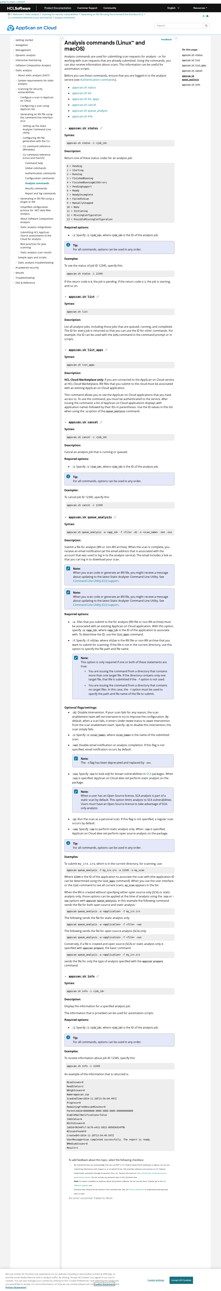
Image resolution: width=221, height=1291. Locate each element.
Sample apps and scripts (32, 257)
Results (20, 272)
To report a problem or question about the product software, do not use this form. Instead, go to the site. (120, 1183)
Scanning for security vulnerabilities (60, 14)
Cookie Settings (155, 1280)
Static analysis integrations (35, 227)
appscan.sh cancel (84, 105)
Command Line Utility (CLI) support (95, 581)
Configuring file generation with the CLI (36, 139)
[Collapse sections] (204, 16)
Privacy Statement (136, 1189)
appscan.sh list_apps (85, 99)
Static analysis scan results (35, 252)
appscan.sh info (82, 116)
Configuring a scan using (34, 107)
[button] (14, 40)
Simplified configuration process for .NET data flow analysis (35, 210)
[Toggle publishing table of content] (63, 38)
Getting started (24, 40)
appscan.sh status (84, 87)
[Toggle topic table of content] (176, 38)
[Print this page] (207, 16)
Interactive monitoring (28, 60)
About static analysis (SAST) (34, 75)
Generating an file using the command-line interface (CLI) (112, 14)
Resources (199, 7)
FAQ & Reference (25, 282)
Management (23, 50)
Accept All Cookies (181, 1280)
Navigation (22, 45)
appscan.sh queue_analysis (90, 111)
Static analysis (32, 14)
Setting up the (37, 129)
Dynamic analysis (26, 55)
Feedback (166, 39)
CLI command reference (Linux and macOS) (30, 17)
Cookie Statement (104, 1284)
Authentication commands (97, 80)
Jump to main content (12, 1)
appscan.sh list (82, 93)
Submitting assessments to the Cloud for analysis (35, 236)
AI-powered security (27, 267)
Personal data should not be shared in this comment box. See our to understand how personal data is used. (121, 1191)
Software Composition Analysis (33, 65)
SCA (148, 774)
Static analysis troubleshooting (36, 262)
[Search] (206, 25)
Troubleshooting (25, 277)
